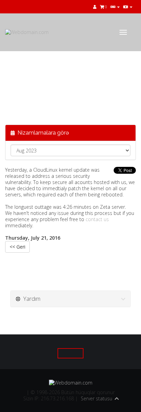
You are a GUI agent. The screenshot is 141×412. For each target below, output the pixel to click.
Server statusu (96, 398)
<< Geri (17, 246)
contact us (97, 219)
